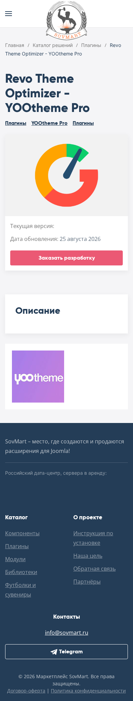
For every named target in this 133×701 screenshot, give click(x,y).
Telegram (71, 651)
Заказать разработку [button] (67, 257)
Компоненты (22, 533)
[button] (8, 13)
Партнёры (87, 581)
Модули (15, 559)
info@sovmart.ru (66, 632)
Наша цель (87, 555)
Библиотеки (21, 572)
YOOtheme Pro (49, 123)
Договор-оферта (26, 690)
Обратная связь (94, 568)
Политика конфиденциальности (88, 690)
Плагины (15, 123)
